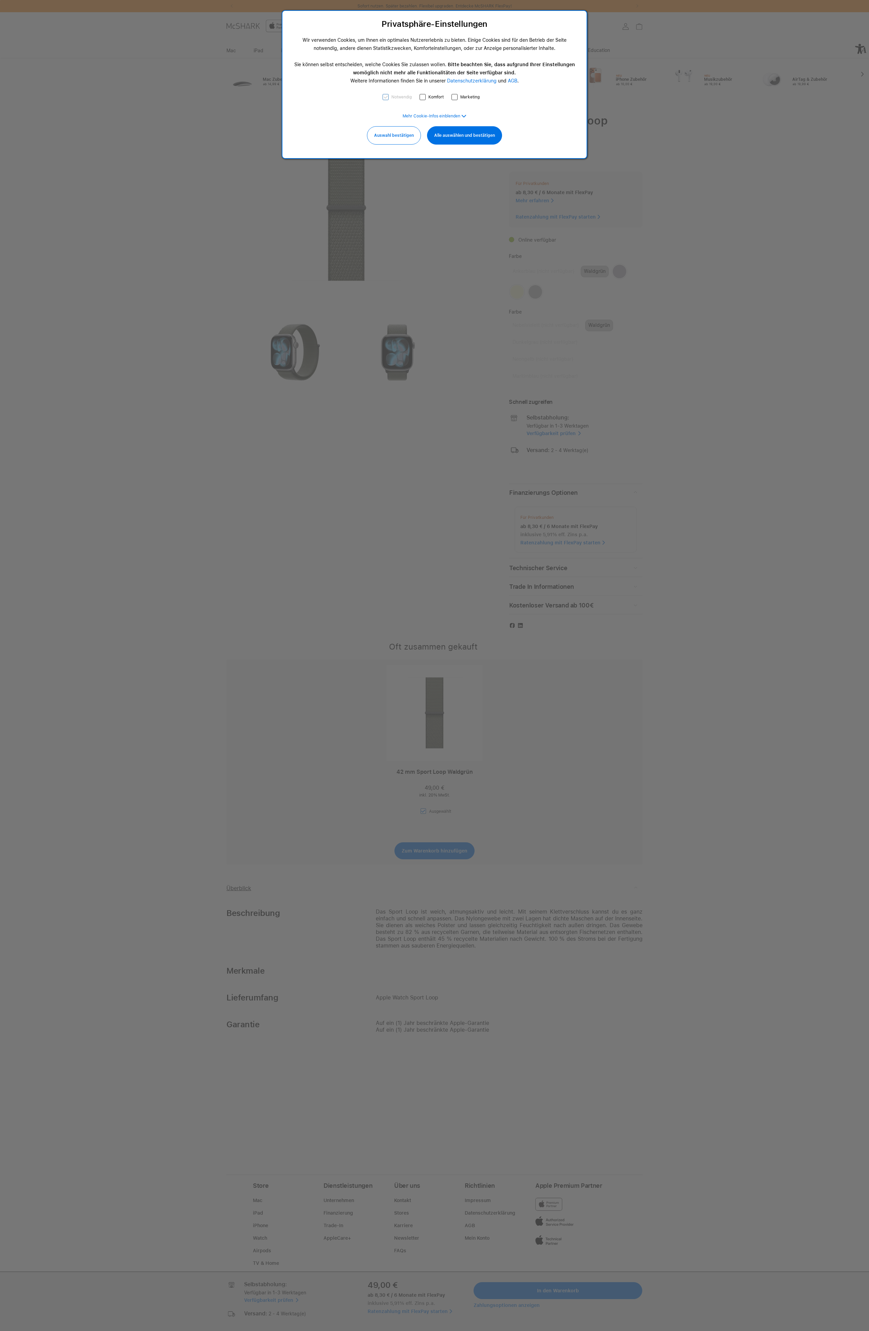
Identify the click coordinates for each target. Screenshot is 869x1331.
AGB (512, 80)
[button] (434, 116)
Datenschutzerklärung (472, 80)
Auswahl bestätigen (394, 135)
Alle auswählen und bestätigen (464, 135)
